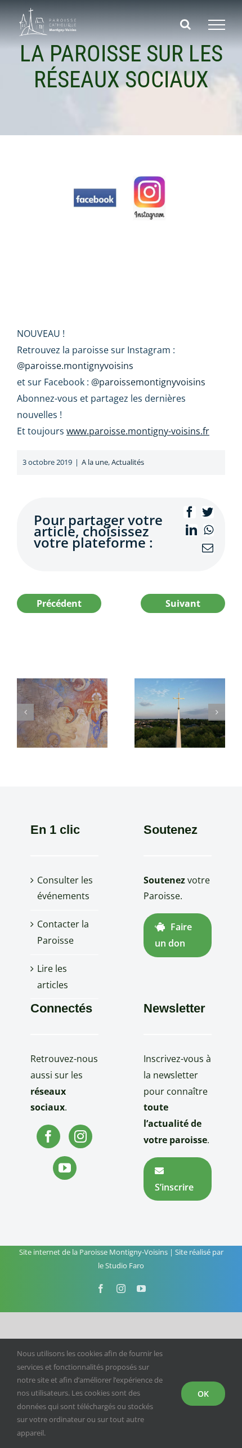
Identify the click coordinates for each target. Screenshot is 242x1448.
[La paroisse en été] (180, 712)
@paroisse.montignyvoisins (75, 365)
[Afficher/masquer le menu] (216, 25)
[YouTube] (65, 1168)
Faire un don (173, 935)
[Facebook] (48, 1136)
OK (203, 1393)
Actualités (127, 462)
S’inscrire (174, 1187)
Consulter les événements (65, 888)
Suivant (182, 603)
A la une (95, 462)
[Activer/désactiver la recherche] (185, 24)
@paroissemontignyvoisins (148, 382)
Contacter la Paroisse (63, 932)
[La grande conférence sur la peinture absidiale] (62, 712)
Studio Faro (124, 1265)
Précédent (59, 603)
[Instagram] (80, 1136)
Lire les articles (52, 976)
